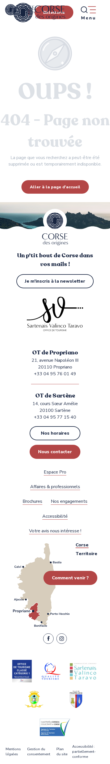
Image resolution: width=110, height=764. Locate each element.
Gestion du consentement (38, 752)
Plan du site (61, 752)
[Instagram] (61, 640)
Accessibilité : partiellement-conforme (84, 751)
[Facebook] (48, 640)
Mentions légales (13, 752)
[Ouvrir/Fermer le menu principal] (88, 13)
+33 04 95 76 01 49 (55, 374)
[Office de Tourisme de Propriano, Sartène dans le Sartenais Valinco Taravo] (39, 13)
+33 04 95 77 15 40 (55, 417)
